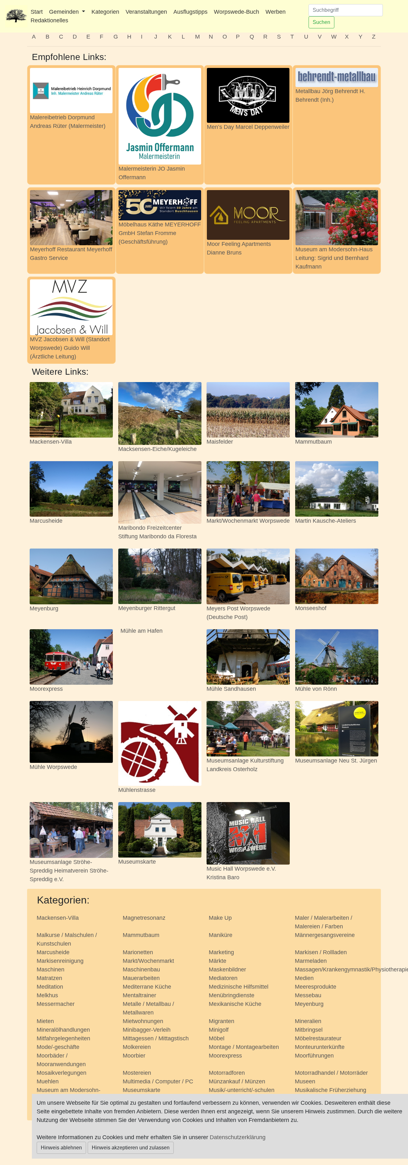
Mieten (45, 1021)
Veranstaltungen (146, 12)
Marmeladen (311, 961)
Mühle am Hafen (141, 631)
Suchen (321, 22)
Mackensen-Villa (51, 442)
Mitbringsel (309, 1030)
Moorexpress (46, 689)
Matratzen (49, 978)
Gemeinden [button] (64, 12)
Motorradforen (227, 1073)
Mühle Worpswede (53, 767)
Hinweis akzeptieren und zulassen (131, 1147)
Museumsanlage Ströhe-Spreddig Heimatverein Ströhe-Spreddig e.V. (69, 870)
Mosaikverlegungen (61, 1073)
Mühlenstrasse (137, 790)
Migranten (221, 1021)
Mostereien (137, 1073)
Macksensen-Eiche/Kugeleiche (157, 449)
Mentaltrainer (139, 995)
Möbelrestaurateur (318, 1038)
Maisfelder (220, 442)
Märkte (217, 961)
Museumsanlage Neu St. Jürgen (336, 760)
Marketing (221, 952)
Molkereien (137, 1047)
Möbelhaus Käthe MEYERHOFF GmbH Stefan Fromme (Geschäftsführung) (160, 233)
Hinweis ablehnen (61, 1147)
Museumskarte (137, 862)
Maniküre (220, 935)
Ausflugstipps (190, 12)
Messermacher (56, 1004)
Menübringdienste (231, 995)
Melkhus (47, 995)
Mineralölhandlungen (63, 1030)
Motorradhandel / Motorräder (331, 1073)
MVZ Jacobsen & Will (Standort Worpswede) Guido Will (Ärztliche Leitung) (70, 348)
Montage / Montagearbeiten (244, 1047)
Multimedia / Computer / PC (158, 1081)
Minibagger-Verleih (147, 1030)
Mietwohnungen (143, 1021)
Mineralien (308, 1021)
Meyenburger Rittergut (146, 608)
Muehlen (48, 1081)
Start (37, 12)
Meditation (50, 987)
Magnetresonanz (144, 918)
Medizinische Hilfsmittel (238, 987)
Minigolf (219, 1030)
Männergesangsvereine (325, 935)
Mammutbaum (313, 442)
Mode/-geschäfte (58, 1047)
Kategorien (105, 12)
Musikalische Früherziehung (330, 1090)
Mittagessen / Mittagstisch (156, 1038)
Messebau (308, 995)
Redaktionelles (49, 20)
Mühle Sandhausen (231, 689)
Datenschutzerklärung (238, 1137)
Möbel (216, 1038)
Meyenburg (44, 608)
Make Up (220, 918)
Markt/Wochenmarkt (148, 961)
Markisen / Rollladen (321, 952)
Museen (305, 1081)
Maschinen (50, 969)
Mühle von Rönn (316, 689)
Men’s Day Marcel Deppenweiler (248, 127)
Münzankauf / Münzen (237, 1081)
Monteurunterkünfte (320, 1047)
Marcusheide (46, 521)
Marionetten (138, 952)
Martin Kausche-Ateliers (325, 521)
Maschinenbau (141, 969)
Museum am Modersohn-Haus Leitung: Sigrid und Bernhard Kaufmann (334, 258)
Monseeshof (310, 608)
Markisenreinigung (60, 961)
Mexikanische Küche (235, 1004)
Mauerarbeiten (141, 978)
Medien (304, 978)
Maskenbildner (227, 969)
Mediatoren (223, 978)
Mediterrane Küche (147, 987)
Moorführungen (314, 1055)
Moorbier (134, 1055)
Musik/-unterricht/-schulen (241, 1090)
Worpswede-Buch (236, 12)
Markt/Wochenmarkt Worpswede (248, 521)
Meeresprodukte (315, 987)
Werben (276, 12)
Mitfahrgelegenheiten (63, 1038)
